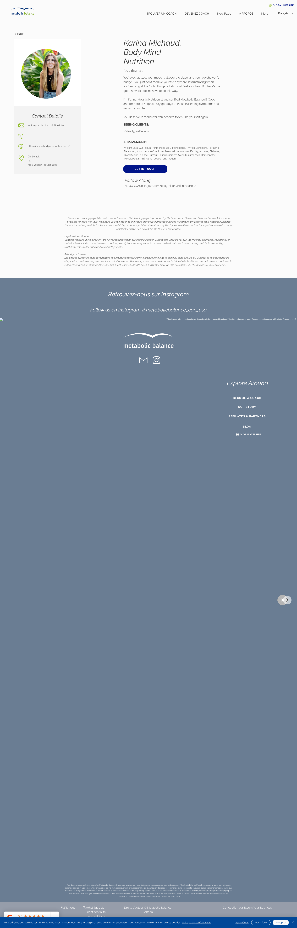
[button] (283, 5)
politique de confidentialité (196, 922)
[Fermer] (293, 922)
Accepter (281, 922)
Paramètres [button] (242, 922)
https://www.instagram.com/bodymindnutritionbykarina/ (160, 185)
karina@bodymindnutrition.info (46, 125)
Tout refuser (261, 922)
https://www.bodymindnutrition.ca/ (49, 146)
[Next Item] (287, 600)
